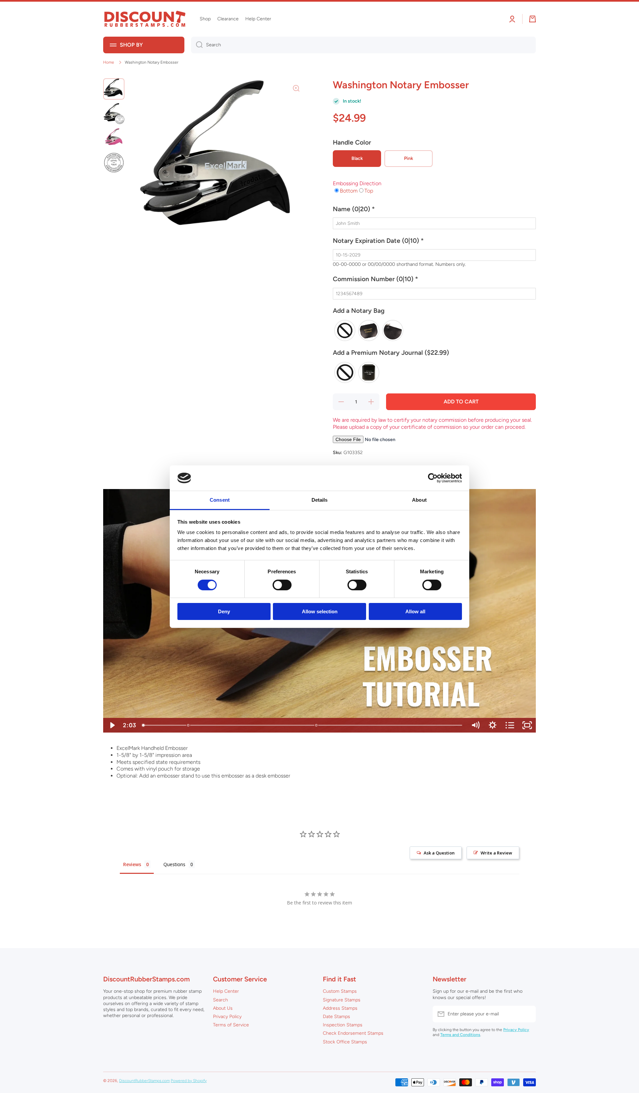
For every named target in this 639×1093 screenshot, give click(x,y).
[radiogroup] (434, 330)
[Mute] (475, 725)
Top (368, 191)
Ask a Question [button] (439, 853)
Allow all (415, 611)
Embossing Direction (357, 183)
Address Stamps (340, 1008)
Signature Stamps (341, 1000)
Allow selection (319, 611)
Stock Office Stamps (345, 1042)
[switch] (282, 585)
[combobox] (363, 45)
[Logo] (144, 19)
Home (108, 62)
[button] (434, 212)
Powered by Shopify (189, 1080)
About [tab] (419, 500)
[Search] (197, 45)
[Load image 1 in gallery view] (113, 89)
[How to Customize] (188, 725)
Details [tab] (320, 500)
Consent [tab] (220, 500)
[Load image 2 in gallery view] (113, 113)
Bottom (348, 191)
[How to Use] (316, 725)
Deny (224, 611)
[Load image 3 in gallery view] (113, 138)
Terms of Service (231, 1025)
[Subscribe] (527, 1014)
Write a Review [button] (496, 853)
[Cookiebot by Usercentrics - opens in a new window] (433, 478)
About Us (223, 1008)
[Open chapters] (510, 725)
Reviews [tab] (132, 864)
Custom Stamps (340, 991)
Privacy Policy (227, 1016)
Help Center (226, 991)
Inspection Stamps (342, 1025)
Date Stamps (336, 1016)
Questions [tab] (174, 864)
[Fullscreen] (527, 725)
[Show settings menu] (492, 725)
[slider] (302, 725)
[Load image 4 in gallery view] (113, 163)
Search (220, 1000)
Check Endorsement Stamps (353, 1033)
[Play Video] (111, 725)
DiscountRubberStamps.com (144, 1080)
